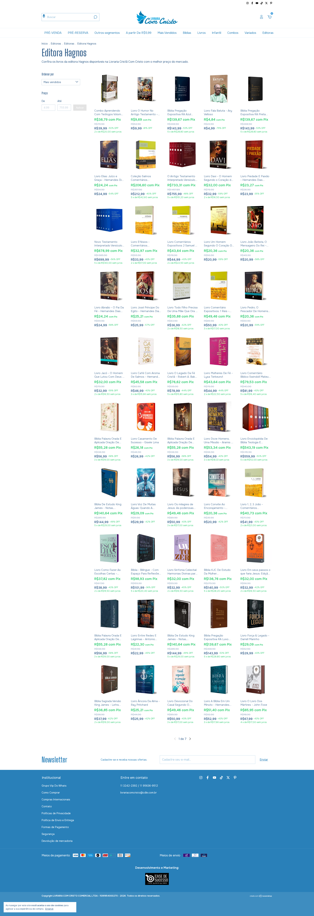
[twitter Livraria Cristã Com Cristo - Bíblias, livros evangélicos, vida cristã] (266, 3)
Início (45, 43)
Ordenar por (48, 74)
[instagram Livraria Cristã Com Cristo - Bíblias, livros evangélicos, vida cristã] (247, 3)
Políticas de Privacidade (56, 813)
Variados (250, 33)
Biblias (187, 33)
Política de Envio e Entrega (58, 820)
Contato (47, 806)
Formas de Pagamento (55, 827)
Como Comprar (51, 792)
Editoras (267, 33)
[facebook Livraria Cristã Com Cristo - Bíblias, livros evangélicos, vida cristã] (252, 3)
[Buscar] (95, 17)
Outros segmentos (107, 33)
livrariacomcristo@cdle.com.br (138, 792)
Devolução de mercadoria (57, 841)
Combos (232, 33)
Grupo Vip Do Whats (54, 785)
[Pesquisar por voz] (44, 16)
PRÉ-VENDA (53, 33)
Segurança (48, 834)
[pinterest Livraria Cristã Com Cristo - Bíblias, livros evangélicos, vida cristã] (271, 3)
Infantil (216, 33)
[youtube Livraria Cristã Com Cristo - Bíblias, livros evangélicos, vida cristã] (257, 3)
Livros (201, 33)
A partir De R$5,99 (138, 33)
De (43, 101)
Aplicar (80, 107)
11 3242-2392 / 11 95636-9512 (139, 785)
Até (59, 101)
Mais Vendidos (167, 33)
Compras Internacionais (56, 799)
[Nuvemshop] (261, 896)
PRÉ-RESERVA (78, 33)
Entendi (49, 908)
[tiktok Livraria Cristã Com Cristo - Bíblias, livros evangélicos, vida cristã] (262, 3)
